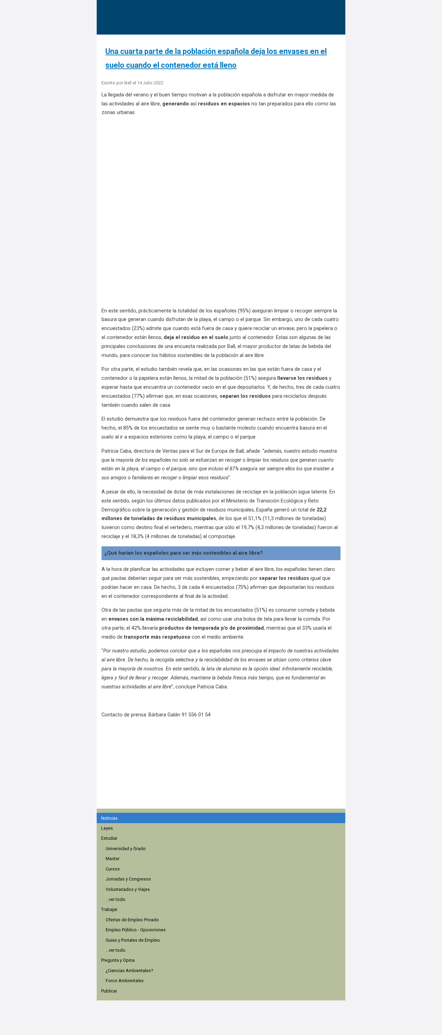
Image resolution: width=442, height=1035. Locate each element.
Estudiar (109, 838)
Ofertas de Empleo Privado (132, 919)
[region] (223, 767)
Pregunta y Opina (118, 960)
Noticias (109, 818)
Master (112, 858)
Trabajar (109, 909)
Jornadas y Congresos (128, 879)
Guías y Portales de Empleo (133, 940)
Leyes (107, 828)
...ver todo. (116, 899)
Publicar (109, 991)
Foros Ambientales (125, 980)
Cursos (113, 869)
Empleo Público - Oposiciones (136, 929)
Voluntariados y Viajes (128, 889)
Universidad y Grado (126, 848)
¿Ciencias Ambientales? (129, 970)
